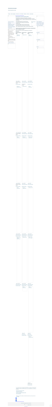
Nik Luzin (27, 406)
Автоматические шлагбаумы (11, 26)
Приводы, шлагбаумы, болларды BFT (11, 29)
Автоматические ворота (12, 8)
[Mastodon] (26, 398)
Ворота (23, 15)
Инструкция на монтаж (18, 186)
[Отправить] (26, 400)
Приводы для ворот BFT (10, 30)
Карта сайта (38, 32)
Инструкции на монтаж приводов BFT (11, 40)
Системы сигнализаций (11, 42)
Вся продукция (38, 39)
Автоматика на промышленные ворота (11, 38)
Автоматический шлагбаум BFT (19, 391)
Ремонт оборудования (39, 21)
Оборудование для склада (11, 24)
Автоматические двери (10, 25)
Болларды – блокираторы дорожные (11, 35)
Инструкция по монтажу (24, 135)
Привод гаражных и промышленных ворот (10, 31)
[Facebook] (26, 397)
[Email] (26, 399)
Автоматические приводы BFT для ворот (20, 390)
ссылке (18, 396)
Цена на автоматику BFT (11, 41)
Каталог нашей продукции (40, 25)
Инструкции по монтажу (18, 135)
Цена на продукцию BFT (18, 393)
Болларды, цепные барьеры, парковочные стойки (21, 392)
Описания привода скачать (24, 133)
